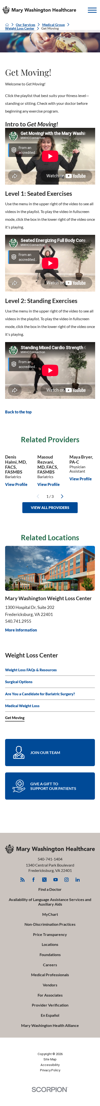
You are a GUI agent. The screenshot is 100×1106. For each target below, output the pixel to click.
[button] (92, 10)
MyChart (50, 914)
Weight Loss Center (19, 28)
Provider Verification (50, 1005)
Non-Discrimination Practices (50, 924)
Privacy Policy (50, 1070)
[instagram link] (66, 879)
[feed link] (22, 879)
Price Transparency (50, 934)
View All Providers (50, 507)
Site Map (50, 1059)
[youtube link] (55, 879)
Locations (50, 944)
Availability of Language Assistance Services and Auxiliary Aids (50, 901)
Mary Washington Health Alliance (50, 1025)
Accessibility (50, 1065)
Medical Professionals (50, 974)
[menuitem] (50, 670)
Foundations (50, 954)
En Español (50, 1015)
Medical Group (53, 24)
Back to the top (18, 412)
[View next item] (62, 496)
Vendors (50, 985)
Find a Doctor (50, 889)
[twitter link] (44, 879)
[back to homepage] (7, 25)
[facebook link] (33, 879)
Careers (50, 964)
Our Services (25, 24)
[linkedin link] (77, 879)
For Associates (50, 995)
